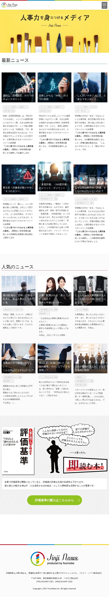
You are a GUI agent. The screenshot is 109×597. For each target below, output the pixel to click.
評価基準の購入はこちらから (54, 500)
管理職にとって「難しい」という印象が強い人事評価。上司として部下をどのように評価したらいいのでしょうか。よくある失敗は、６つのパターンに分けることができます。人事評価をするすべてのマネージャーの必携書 (18, 214)
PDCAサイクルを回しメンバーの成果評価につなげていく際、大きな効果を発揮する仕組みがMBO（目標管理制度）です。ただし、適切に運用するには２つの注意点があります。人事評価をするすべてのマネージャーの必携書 (54, 126)
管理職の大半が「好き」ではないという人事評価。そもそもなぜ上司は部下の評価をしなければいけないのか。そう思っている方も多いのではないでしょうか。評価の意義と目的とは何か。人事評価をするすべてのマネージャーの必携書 (90, 218)
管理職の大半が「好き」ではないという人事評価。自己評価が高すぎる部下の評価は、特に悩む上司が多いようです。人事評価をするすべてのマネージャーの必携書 (90, 122)
